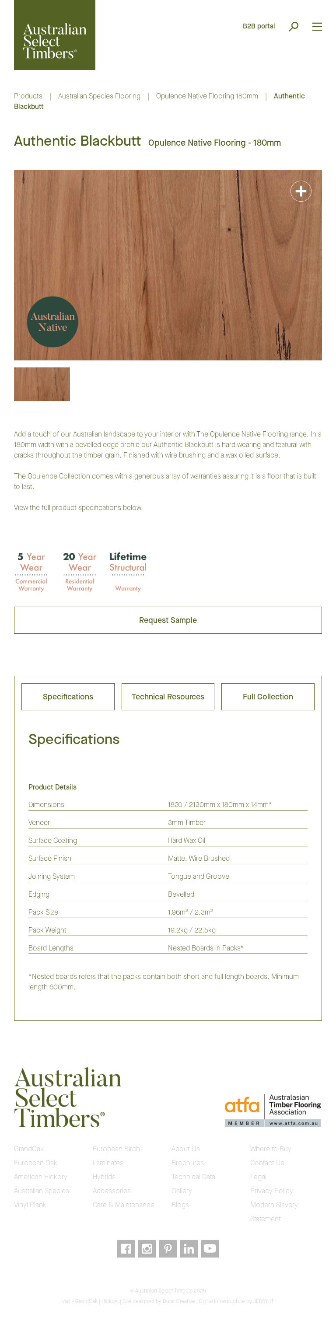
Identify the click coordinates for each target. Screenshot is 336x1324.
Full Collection (268, 697)
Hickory (110, 1301)
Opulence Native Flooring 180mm (207, 96)
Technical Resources (168, 697)
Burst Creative (179, 1301)
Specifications (68, 697)
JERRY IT (263, 1301)
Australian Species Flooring (99, 96)
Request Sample (168, 620)
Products (28, 96)
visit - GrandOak (80, 1301)
